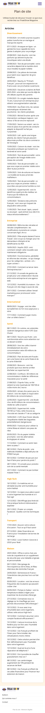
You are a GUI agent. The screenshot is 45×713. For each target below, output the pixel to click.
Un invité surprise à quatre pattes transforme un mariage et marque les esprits (23, 40)
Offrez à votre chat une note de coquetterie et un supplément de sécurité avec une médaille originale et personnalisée (23, 557)
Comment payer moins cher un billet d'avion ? (21, 316)
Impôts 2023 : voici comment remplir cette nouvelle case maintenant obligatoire (22, 250)
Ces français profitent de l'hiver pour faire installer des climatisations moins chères (22, 633)
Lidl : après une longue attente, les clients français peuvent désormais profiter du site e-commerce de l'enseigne (23, 139)
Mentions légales (26, 710)
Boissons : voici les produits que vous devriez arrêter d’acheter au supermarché (21, 367)
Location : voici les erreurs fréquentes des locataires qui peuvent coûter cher (23, 584)
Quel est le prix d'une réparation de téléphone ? (21, 649)
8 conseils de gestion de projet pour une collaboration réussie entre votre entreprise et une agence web (22, 277)
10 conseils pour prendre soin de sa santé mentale (22, 465)
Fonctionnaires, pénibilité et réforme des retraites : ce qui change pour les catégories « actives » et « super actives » (23, 260)
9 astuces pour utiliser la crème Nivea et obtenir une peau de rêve (22, 428)
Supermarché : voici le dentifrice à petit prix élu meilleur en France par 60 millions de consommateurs (22, 193)
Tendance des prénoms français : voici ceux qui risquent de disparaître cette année (22, 203)
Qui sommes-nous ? (9, 698)
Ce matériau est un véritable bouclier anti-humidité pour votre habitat (22, 486)
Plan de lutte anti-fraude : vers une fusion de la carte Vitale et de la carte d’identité (23, 359)
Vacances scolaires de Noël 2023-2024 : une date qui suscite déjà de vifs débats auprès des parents (23, 92)
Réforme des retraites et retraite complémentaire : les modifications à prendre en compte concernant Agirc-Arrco (22, 229)
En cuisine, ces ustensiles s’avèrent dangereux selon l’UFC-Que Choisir (22, 330)
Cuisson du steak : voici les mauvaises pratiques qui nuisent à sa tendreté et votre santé (23, 149)
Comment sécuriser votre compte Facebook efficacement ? (23, 617)
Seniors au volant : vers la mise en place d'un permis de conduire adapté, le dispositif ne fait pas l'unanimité (23, 128)
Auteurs (5, 695)
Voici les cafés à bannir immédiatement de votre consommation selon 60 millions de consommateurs (21, 349)
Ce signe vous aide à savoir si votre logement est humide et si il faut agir (23, 494)
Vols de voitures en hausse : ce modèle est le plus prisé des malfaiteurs (23, 175)
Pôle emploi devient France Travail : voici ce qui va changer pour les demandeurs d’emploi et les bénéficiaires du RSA (23, 240)
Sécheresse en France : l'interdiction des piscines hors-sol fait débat (22, 575)
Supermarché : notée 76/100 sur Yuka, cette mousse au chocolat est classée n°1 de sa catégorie (23, 411)
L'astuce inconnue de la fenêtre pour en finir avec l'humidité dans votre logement (22, 624)
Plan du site (16, 710)
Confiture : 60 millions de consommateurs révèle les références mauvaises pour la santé (22, 376)
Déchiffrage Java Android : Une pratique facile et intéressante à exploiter (23, 503)
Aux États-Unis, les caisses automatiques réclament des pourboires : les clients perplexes (23, 109)
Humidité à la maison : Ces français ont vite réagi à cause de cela (23, 285)
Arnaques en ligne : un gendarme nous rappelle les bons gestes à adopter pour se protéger (21, 49)
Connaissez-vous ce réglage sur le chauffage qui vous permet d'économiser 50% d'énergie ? (22, 601)
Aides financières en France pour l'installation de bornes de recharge (23, 533)
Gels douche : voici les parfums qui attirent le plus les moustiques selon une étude (21, 57)
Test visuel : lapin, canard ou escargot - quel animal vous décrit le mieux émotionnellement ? (23, 212)
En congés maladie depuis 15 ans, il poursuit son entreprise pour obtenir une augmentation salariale (23, 101)
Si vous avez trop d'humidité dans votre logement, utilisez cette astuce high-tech (20, 610)
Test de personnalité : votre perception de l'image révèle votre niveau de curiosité (23, 157)
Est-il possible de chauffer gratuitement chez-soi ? (23, 655)
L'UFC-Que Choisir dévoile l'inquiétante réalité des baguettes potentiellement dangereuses (23, 419)
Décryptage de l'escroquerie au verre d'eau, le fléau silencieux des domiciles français (22, 566)
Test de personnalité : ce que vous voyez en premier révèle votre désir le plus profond (23, 166)
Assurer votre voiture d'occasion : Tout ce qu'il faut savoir (21, 526)
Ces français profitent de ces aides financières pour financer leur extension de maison (23, 671)
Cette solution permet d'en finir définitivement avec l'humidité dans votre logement (23, 642)
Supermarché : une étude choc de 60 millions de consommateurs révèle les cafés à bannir (23, 402)
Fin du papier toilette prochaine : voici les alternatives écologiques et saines (21, 437)
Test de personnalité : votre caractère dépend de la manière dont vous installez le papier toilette (23, 66)
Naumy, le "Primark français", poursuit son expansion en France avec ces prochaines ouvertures (23, 83)
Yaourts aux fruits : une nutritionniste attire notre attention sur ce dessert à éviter (23, 339)
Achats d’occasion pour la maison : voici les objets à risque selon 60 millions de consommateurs (23, 393)
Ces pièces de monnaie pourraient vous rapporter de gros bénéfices (21, 75)
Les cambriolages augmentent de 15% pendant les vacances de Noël (20, 663)
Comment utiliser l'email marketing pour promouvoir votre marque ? (22, 293)
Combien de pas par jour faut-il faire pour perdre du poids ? (22, 459)
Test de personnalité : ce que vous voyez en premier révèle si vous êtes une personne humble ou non (23, 183)
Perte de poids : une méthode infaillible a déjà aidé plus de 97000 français (22, 451)
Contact (5, 702)
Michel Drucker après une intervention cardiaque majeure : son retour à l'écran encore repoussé (23, 118)
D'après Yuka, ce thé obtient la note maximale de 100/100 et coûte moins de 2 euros (23, 385)
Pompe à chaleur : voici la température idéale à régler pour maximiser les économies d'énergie (22, 592)
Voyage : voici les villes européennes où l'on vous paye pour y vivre (23, 309)
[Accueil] (11, 4)
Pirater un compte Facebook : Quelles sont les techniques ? (23, 511)
